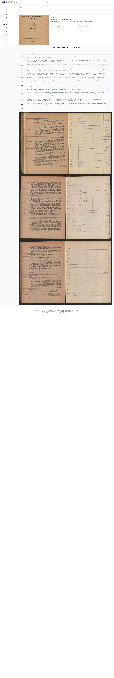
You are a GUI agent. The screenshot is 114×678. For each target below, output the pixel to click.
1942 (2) (5, 17)
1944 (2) (5, 21)
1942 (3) (5, 41)
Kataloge (27, 2)
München (5, 24)
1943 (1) (5, 19)
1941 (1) (5, 14)
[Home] (30, 12)
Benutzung (41, 2)
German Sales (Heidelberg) (83, 26)
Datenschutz (57, 2)
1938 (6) (5, 31)
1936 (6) (5, 27)
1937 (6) (5, 29)
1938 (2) (5, 7)
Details (108, 56)
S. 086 (57, 11)
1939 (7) (5, 9)
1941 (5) (5, 38)
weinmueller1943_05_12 (48, 11)
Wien (4, 5)
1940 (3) (5, 12)
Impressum (49, 2)
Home (21, 2)
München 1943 (37, 11)
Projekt (34, 2)
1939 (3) (5, 34)
